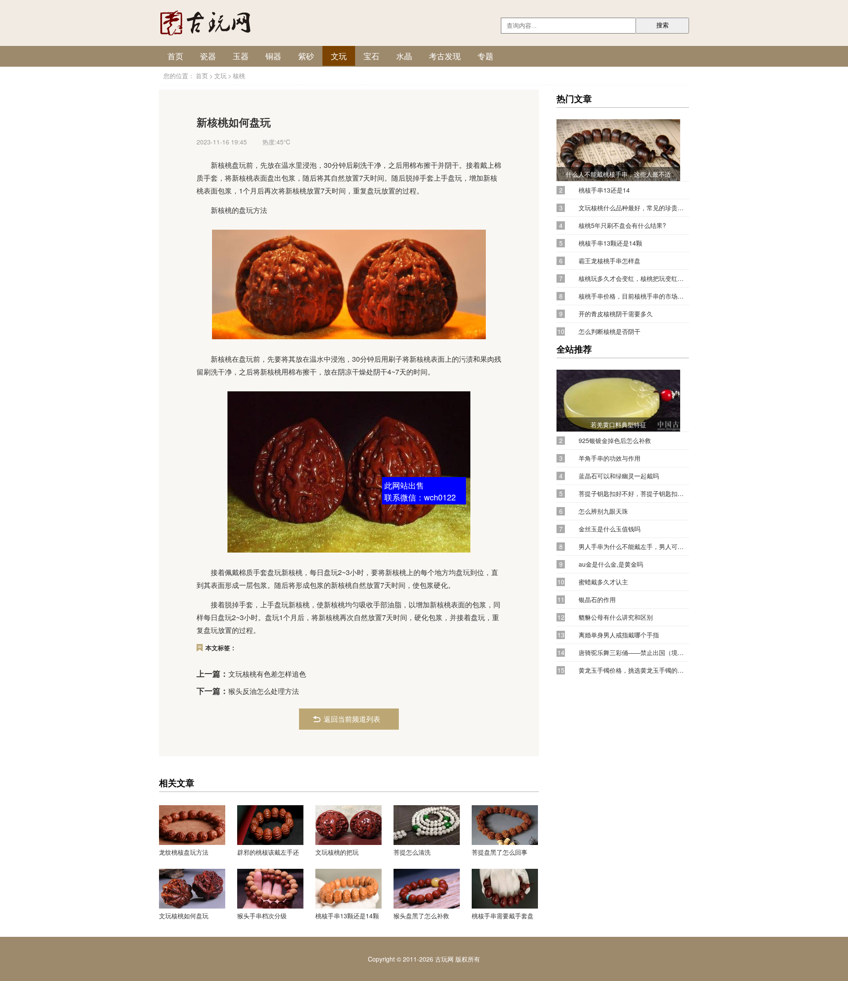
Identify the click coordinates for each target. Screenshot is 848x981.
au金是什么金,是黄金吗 (611, 564)
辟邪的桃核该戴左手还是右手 (268, 852)
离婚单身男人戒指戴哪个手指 (619, 635)
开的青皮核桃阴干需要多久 (616, 314)
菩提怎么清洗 (412, 852)
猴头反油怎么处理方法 (263, 691)
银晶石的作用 (597, 599)
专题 (485, 55)
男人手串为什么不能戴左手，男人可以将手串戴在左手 (634, 546)
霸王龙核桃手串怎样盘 (609, 261)
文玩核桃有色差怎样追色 (267, 674)
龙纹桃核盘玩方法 (183, 852)
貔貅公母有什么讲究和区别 (616, 617)
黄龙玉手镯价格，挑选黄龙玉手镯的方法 (634, 670)
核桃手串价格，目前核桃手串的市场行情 (634, 296)
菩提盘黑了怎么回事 (499, 852)
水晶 (404, 55)
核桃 (239, 75)
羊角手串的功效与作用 (609, 458)
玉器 (241, 55)
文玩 (339, 55)
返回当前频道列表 (352, 719)
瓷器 (208, 55)
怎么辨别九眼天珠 (603, 511)
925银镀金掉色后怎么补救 (615, 440)
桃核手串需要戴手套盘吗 (503, 915)
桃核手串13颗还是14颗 (347, 915)
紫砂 (306, 55)
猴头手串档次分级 (262, 915)
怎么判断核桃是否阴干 (609, 331)
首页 (175, 55)
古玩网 (444, 958)
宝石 (371, 55)
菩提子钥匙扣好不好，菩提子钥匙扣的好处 (634, 493)
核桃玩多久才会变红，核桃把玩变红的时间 (634, 278)
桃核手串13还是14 (604, 190)
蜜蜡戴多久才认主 (603, 582)
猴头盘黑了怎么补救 (421, 915)
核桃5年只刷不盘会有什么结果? (622, 225)
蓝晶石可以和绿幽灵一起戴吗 (619, 476)
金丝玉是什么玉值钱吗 (609, 529)
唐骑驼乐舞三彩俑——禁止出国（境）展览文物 (634, 652)
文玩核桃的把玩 (337, 852)
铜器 (273, 55)
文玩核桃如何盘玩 (183, 915)
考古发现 (445, 55)
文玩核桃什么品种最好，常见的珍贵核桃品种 (634, 208)
